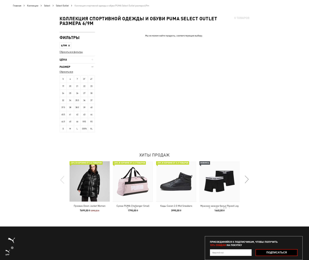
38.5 (77, 107)
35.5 (77, 100)
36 (84, 100)
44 (91, 114)
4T (91, 79)
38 (70, 107)
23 (91, 86)
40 (91, 107)
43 (84, 114)
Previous (62, 180)
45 (70, 121)
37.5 (63, 107)
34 (70, 100)
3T (84, 79)
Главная (17, 5)
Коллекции (32, 5)
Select (47, 5)
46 (77, 121)
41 (70, 114)
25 (70, 93)
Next (246, 180)
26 (77, 93)
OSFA (84, 129)
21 (77, 86)
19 (63, 86)
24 (63, 93)
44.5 (63, 121)
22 (84, 86)
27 (84, 93)
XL (91, 129)
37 (91, 100)
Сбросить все (66, 71)
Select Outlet (62, 5)
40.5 (63, 114)
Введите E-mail (218, 253)
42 (77, 114)
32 (63, 100)
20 (70, 86)
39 (84, 107)
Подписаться (276, 252)
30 (91, 93)
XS (91, 121)
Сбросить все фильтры (71, 52)
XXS (84, 121)
